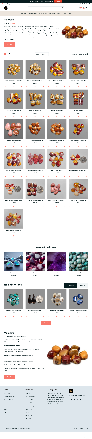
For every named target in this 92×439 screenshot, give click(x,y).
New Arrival (23, 13)
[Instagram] (84, 4)
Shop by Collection (42, 13)
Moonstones (13, 273)
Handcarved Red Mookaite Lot (35, 170)
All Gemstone (51, 13)
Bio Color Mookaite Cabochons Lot (56, 80)
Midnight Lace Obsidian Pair (35, 310)
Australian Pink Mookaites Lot (14, 140)
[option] (13, 266)
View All (46, 323)
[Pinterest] (87, 4)
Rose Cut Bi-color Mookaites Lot (13, 170)
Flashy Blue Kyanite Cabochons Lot (78, 310)
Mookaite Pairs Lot (78, 110)
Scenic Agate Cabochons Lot (57, 310)
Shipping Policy (30, 406)
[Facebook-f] (80, 4)
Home (5, 23)
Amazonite (78, 273)
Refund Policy (29, 409)
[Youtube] (82, 4)
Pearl (70, 13)
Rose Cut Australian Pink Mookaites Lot (57, 200)
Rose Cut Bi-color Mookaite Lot (78, 80)
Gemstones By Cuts (32, 13)
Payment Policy (30, 400)
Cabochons (70, 285)
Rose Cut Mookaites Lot (56, 170)
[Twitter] (89, 4)
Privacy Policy (29, 403)
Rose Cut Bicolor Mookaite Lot (35, 200)
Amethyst (56, 273)
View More (9, 377)
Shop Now (58, 1)
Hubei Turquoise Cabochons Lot (13, 310)
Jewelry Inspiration (31, 396)
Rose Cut (82, 285)
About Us (28, 418)
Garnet (35, 273)
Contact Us (29, 415)
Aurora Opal (59, 13)
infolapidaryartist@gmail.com (11, 4)
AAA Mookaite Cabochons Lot (35, 140)
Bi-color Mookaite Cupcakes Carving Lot (79, 170)
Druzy (65, 13)
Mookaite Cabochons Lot (35, 110)
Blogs (27, 412)
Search (28, 393)
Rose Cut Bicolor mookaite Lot (78, 200)
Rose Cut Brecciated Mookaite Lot (13, 80)
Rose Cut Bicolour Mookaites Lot (78, 140)
